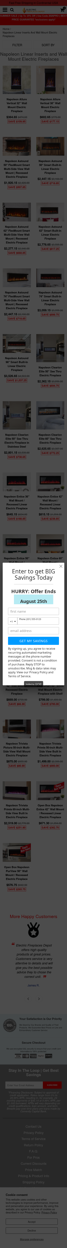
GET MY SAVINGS (33, 641)
